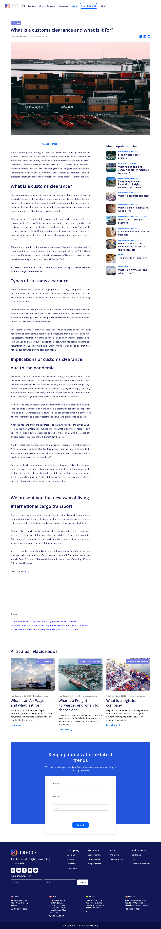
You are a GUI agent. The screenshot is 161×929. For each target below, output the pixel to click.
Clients (42, 6)
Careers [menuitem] (70, 859)
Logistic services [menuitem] (95, 855)
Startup (142, 216)
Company (51, 6)
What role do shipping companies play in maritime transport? (133, 169)
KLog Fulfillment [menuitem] (95, 864)
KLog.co (28, 571)
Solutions (32, 6)
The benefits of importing (132, 257)
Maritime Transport (127, 164)
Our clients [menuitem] (114, 855)
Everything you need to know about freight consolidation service (131, 184)
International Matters (128, 152)
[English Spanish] (104, 5)
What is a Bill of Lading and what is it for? (133, 209)
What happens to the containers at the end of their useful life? (131, 246)
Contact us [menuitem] (136, 855)
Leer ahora (16, 725)
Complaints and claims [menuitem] (141, 864)
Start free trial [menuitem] (88, 6)
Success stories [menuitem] (116, 859)
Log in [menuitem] (75, 6)
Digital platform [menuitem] (94, 859)
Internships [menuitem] (71, 864)
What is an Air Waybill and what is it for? (132, 271)
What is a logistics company (133, 195)
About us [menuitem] (71, 855)
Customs (16, 23)
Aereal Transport (126, 267)
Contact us (63, 6)
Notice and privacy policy (88, 925)
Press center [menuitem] (72, 868)
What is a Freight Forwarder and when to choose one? (78, 705)
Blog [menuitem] (134, 859)
